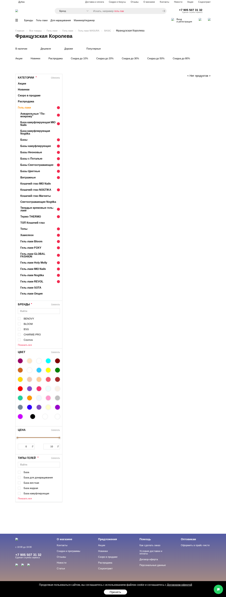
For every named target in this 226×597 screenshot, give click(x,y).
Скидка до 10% (79, 58)
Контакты (164, 2)
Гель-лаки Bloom (31, 241)
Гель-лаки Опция (31, 293)
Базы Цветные (30, 171)
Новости (178, 2)
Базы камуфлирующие (35, 146)
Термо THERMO (30, 216)
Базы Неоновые (31, 152)
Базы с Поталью (31, 158)
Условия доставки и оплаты (150, 552)
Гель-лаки (41, 20)
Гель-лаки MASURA (88, 30)
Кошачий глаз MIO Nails (35, 183)
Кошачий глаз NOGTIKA (35, 189)
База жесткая (31, 482)
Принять (115, 592)
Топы (23, 228)
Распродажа (55, 58)
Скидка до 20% (104, 58)
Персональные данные (152, 565)
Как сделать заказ (149, 545)
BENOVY (29, 318)
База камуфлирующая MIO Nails (37, 123)
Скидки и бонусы (117, 2)
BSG (26, 329)
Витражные (28, 177)
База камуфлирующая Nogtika (35, 132)
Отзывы (134, 2)
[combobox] (72, 11)
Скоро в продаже (29, 95)
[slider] (17, 437)
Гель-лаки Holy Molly (33, 262)
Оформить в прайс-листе (195, 545)
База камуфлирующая (36, 493)
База (26, 472)
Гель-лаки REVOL (31, 281)
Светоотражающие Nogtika (38, 201)
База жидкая (31, 488)
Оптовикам (188, 539)
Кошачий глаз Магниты (35, 195)
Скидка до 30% (130, 58)
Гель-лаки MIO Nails (33, 269)
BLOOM (28, 324)
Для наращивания (60, 20)
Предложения (107, 539)
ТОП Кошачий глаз (32, 222)
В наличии (21, 48)
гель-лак (119, 11)
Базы (23, 139)
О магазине (149, 2)
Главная (19, 30)
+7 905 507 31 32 (190, 10)
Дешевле (46, 48)
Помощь (145, 539)
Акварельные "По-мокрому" (32, 115)
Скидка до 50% (155, 58)
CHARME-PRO (32, 334)
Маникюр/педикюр (84, 20)
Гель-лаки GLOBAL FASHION (32, 255)
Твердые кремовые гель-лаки (37, 209)
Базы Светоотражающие (36, 164)
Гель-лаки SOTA (30, 287)
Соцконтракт (204, 2)
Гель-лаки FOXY (30, 247)
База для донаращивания (38, 477)
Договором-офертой (179, 584)
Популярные (93, 48)
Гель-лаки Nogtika (32, 275)
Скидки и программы (68, 551)
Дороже (68, 48)
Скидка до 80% (181, 58)
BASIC (107, 30)
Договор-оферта (148, 559)
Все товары (35, 30)
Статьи (61, 568)
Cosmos (28, 339)
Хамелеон (27, 235)
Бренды (28, 20)
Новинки (35, 58)
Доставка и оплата (94, 2)
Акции (190, 2)
